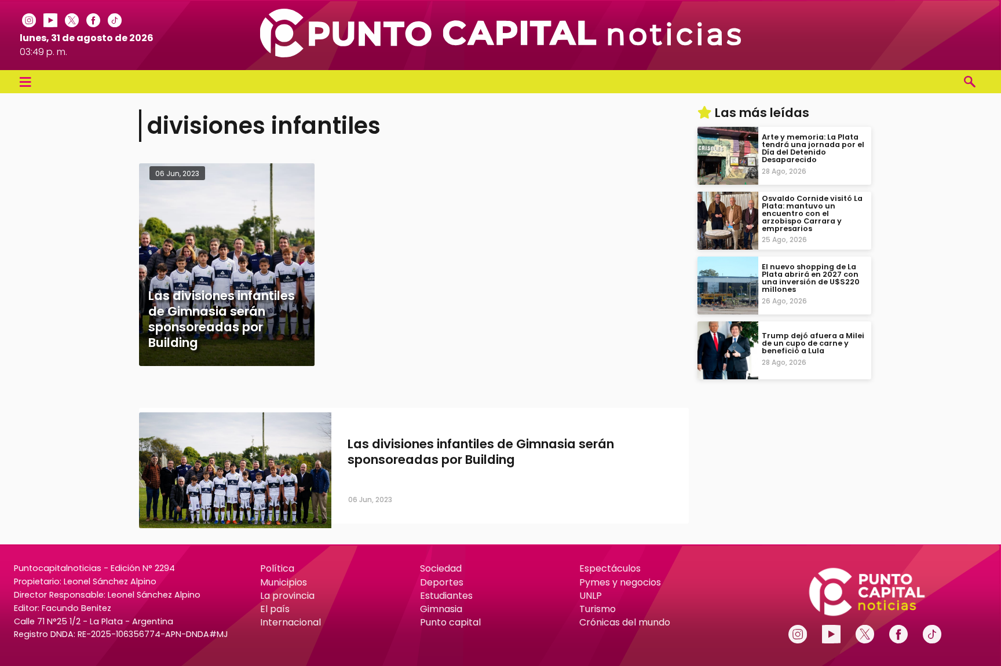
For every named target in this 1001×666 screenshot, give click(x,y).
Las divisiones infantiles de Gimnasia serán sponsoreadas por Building (481, 452)
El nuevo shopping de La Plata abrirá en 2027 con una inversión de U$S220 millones (811, 278)
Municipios (283, 582)
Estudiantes (446, 595)
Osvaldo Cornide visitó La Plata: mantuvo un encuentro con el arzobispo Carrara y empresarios (812, 213)
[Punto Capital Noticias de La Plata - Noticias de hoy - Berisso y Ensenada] (500, 54)
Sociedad (441, 568)
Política (277, 568)
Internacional (290, 622)
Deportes (441, 582)
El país (275, 609)
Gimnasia (441, 609)
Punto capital (450, 622)
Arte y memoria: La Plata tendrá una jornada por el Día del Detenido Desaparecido (813, 148)
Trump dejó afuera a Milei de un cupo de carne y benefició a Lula (813, 343)
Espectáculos (610, 568)
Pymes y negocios (620, 582)
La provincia (287, 595)
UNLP (590, 595)
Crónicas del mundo (624, 622)
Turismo (597, 609)
